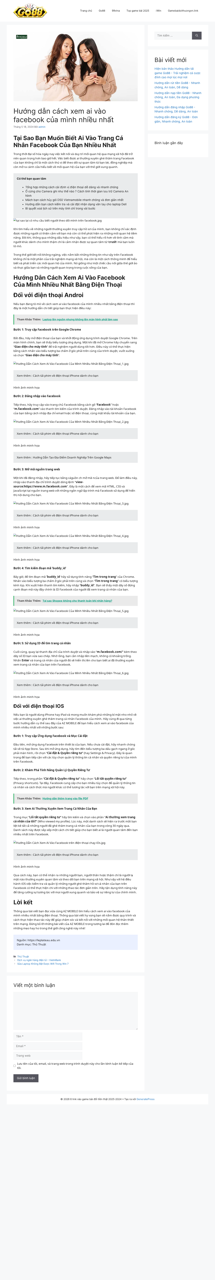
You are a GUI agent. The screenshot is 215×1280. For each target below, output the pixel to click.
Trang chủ (86, 10)
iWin (158, 10)
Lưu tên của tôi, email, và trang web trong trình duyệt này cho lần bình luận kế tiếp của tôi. (75, 1066)
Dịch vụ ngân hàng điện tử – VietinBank (39, 960)
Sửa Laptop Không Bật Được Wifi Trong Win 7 (43, 963)
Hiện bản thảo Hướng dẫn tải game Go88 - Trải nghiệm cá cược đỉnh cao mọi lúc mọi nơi (177, 73)
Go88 (102, 10)
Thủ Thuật (23, 956)
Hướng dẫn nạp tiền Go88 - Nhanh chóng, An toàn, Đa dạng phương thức (178, 97)
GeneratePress (146, 1099)
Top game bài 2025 (137, 10)
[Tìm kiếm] (197, 36)
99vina (116, 10)
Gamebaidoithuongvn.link (183, 10)
